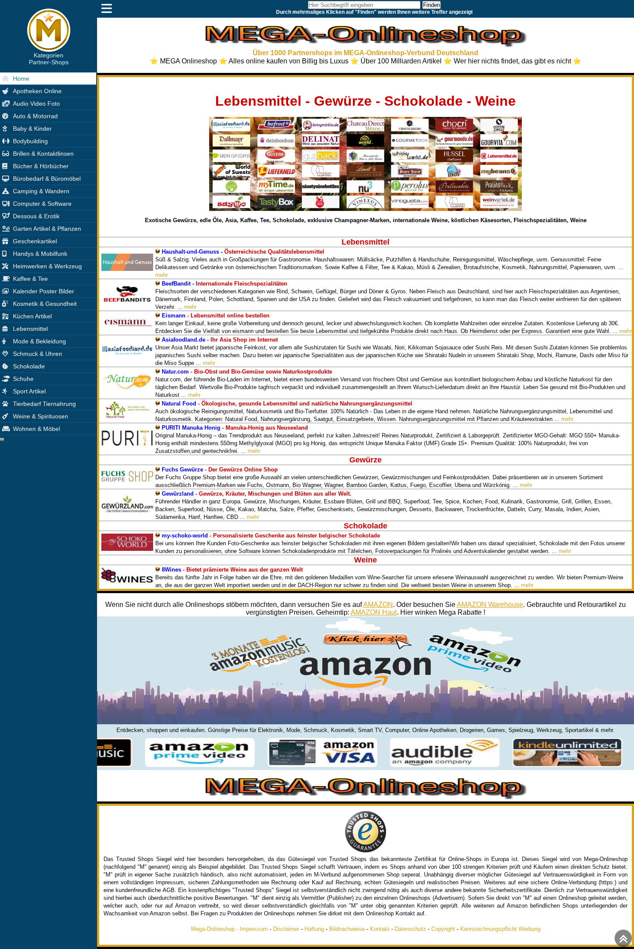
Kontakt (379, 929)
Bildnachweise (347, 929)
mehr (161, 275)
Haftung (314, 929)
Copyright (443, 929)
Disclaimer (286, 929)
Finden (431, 5)
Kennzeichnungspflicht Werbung (500, 929)
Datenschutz (410, 929)
